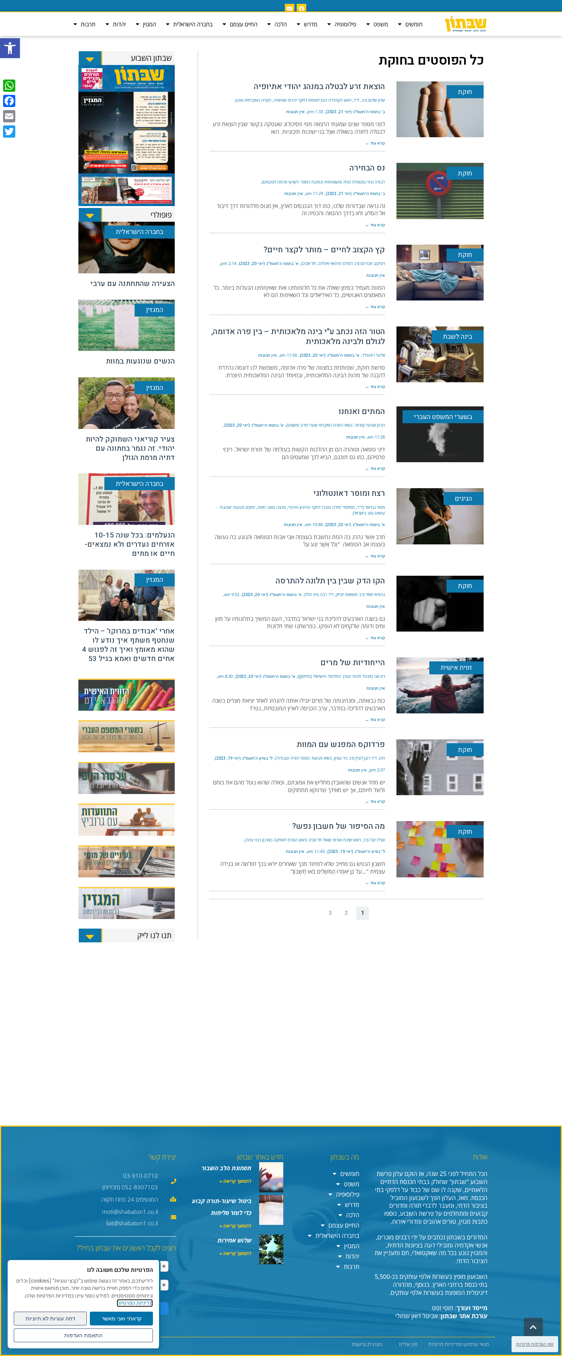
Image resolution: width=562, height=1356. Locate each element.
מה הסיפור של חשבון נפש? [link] (338, 826)
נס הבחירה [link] (367, 168)
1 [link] (362, 913)
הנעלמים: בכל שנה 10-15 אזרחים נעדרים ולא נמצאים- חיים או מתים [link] (129, 544)
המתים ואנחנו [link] (362, 411)
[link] (10, 48)
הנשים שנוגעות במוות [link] (140, 361)
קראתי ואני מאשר (121, 1318)
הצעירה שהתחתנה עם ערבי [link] (132, 283)
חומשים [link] (413, 24)
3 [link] (330, 913)
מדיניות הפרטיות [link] (135, 1303)
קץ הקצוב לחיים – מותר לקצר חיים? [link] (324, 250)
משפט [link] (381, 24)
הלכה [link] (281, 24)
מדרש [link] (310, 24)
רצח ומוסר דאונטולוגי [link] (349, 493)
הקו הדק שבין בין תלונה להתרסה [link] (330, 581)
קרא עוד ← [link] (375, 143)
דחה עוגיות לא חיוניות (50, 1318)
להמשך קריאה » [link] (235, 1181)
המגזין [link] (149, 24)
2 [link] (346, 913)
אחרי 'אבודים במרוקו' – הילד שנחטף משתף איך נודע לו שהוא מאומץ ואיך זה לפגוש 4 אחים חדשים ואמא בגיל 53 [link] (128, 645)
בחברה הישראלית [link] (193, 24)
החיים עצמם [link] (243, 24)
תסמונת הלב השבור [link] (226, 1168)
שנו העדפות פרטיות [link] (535, 1344)
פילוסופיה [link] (345, 24)
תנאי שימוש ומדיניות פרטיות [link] (458, 1344)
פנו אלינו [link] (408, 1344)
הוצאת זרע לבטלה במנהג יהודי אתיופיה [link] (319, 87)
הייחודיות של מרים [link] (352, 663)
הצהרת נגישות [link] (367, 1344)
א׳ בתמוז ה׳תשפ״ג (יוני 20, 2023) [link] (269, 263)
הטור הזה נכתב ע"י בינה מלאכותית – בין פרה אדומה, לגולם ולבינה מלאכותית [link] (298, 337)
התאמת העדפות (83, 1335)
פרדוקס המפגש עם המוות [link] (341, 744)
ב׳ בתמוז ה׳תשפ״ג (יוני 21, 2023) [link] (355, 112)
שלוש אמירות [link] (235, 1240)
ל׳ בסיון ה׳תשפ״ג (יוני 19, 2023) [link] (244, 758)
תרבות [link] (88, 24)
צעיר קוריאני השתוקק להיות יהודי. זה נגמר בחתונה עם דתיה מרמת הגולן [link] (130, 448)
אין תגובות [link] (295, 112)
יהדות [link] (119, 24)
